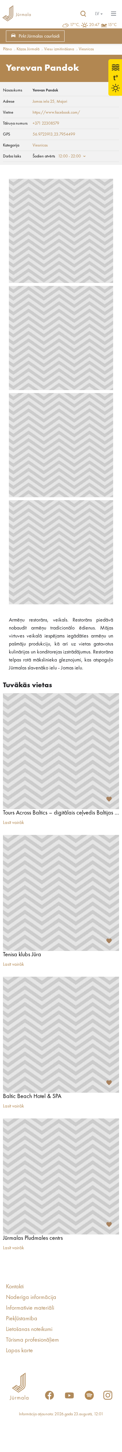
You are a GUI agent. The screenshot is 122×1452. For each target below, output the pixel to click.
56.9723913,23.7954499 (54, 134)
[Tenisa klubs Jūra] (61, 893)
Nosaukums (12, 90)
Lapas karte (19, 1351)
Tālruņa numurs (15, 123)
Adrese (9, 101)
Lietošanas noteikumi (29, 1329)
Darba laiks (12, 156)
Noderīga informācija (31, 1297)
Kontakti (15, 1287)
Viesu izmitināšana (59, 49)
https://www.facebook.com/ (56, 112)
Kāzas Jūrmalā (28, 49)
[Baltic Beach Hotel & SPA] (61, 1035)
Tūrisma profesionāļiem (32, 1340)
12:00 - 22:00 (69, 156)
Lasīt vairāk (13, 822)
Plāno (7, 49)
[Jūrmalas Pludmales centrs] (61, 1176)
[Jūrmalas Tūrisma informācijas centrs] (16, 13)
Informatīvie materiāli (30, 1308)
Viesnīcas (86, 49)
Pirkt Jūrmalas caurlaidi (39, 36)
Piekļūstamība (21, 1319)
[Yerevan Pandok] (61, 231)
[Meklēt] (83, 14)
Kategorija (11, 145)
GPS (6, 134)
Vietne (8, 112)
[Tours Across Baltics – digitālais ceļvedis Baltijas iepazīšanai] (61, 751)
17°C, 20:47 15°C (93, 25)
